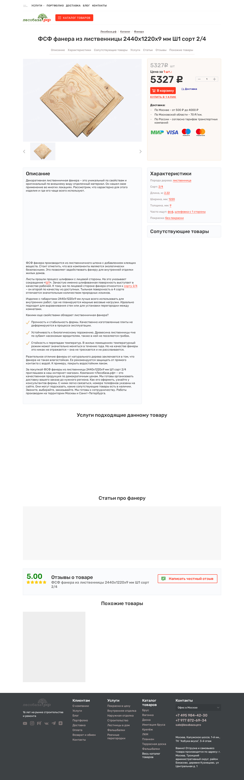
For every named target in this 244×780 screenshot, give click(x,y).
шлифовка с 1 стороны (190, 211)
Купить (163, 97)
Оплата (77, 730)
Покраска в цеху (118, 706)
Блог (86, 5)
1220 (172, 199)
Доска (146, 720)
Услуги (77, 710)
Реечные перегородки (116, 736)
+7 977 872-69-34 (191, 720)
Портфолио (55, 5)
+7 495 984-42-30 (191, 715)
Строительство (117, 720)
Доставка (73, 5)
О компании (81, 706)
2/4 (160, 186)
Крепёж (147, 729)
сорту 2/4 (130, 286)
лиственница (182, 180)
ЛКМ (145, 734)
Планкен (148, 739)
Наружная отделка (120, 715)
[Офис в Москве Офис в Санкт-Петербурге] (198, 708)
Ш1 (48, 282)
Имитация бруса (153, 724)
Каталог (76, 17)
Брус (145, 710)
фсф (170, 211)
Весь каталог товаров (151, 755)
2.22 (167, 193)
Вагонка (148, 715)
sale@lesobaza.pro (188, 725)
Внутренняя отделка (121, 710)
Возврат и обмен (84, 735)
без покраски (174, 218)
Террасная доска (154, 744)
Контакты (99, 5)
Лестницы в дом (118, 725)
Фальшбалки (116, 730)
